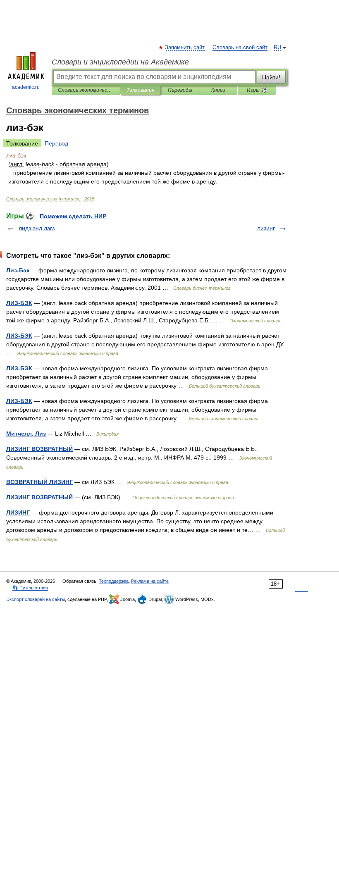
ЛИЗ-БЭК (19, 303)
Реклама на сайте (150, 581)
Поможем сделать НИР (73, 216)
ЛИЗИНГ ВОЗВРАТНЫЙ (39, 449)
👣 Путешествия (30, 587)
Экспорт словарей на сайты (35, 599)
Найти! (271, 77)
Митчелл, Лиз (26, 433)
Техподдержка (114, 581)
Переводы (180, 90)
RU (277, 47)
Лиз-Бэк (17, 270)
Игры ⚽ (257, 90)
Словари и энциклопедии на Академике (120, 62)
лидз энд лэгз (37, 228)
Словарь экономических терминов (86, 90)
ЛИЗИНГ (18, 512)
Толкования (140, 90)
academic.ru (26, 87)
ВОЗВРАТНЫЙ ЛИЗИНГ (39, 482)
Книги (218, 90)
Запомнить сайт (185, 47)
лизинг (266, 228)
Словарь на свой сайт (239, 47)
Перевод (56, 143)
